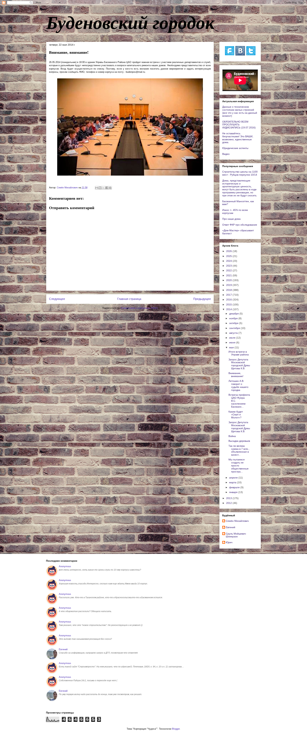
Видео (226, 154)
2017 (229, 294)
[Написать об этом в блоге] (100, 188)
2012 (229, 503)
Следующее (57, 298)
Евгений (230, 527)
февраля (234, 487)
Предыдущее (202, 298)
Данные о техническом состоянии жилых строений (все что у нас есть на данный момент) (239, 111)
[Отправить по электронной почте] (96, 188)
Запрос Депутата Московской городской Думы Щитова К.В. (239, 364)
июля (232, 337)
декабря (234, 313)
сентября (235, 328)
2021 (229, 275)
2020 (229, 280)
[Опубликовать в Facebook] (107, 188)
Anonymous (65, 566)
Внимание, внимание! (235, 375)
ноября (233, 318)
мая (232, 347)
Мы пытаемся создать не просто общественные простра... (238, 465)
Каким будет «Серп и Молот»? (235, 414)
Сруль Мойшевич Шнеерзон (236, 535)
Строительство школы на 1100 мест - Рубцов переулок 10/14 (240, 173)
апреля (233, 477)
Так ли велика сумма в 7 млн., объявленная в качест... (238, 450)
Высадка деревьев (239, 440)
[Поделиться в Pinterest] (110, 188)
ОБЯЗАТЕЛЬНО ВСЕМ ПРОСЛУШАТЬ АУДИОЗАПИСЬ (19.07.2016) (239, 124)
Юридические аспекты (235, 148)
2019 (229, 285)
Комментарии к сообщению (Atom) (139, 308)
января (233, 492)
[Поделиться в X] (103, 188)
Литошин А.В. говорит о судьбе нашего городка (238, 385)
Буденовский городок (130, 22)
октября (234, 323)
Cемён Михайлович (237, 520)
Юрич (229, 542)
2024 (229, 260)
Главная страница (129, 298)
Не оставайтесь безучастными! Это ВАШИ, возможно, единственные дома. (237, 138)
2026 (229, 251)
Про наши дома (231, 218)
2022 (229, 270)
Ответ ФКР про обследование (239, 224)
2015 (229, 304)
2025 (229, 256)
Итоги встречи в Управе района (238, 353)
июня (232, 342)
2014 (229, 309)
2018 (229, 290)
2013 (229, 498)
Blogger (176, 728)
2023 (229, 265)
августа (233, 332)
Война (232, 436)
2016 (229, 299)
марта (233, 482)
